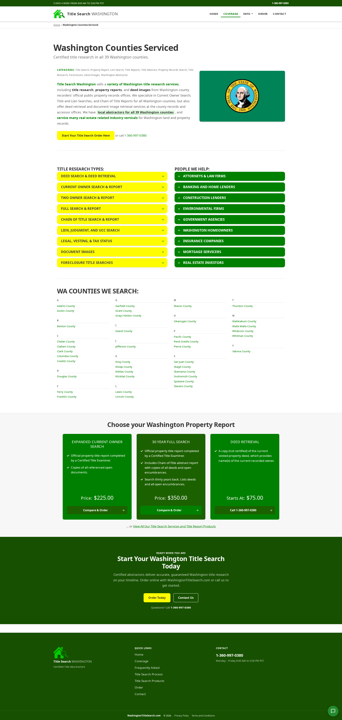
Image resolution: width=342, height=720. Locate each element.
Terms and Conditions (203, 715)
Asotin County (65, 310)
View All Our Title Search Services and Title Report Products (174, 526)
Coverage (230, 13)
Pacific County (182, 336)
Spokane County (184, 381)
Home (214, 13)
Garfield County (125, 306)
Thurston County (242, 306)
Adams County (66, 306)
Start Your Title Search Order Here (86, 135)
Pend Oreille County (186, 341)
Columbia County (67, 356)
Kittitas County (124, 371)
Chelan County (66, 341)
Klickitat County (124, 376)
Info (246, 13)
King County (122, 361)
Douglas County (67, 376)
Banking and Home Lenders (209, 187)
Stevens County (183, 386)
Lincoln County (124, 396)
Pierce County (182, 346)
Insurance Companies (203, 241)
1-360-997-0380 (280, 3)
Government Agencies (204, 219)
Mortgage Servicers (202, 251)
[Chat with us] (333, 711)
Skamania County (184, 371)
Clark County (65, 351)
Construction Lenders (204, 197)
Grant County (123, 310)
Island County (123, 331)
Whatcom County (242, 331)
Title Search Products (149, 681)
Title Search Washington (76, 84)
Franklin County (66, 396)
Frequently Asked (147, 668)
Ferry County (65, 392)
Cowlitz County (66, 361)
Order (263, 13)
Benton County (66, 326)
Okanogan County (185, 321)
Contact (279, 13)
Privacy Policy (181, 715)
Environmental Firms (203, 208)
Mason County (183, 306)
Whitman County (242, 336)
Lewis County (123, 392)
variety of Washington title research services (143, 84)
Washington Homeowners (208, 230)
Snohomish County (185, 376)
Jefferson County (125, 346)
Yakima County (241, 351)
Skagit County (182, 366)
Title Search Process (149, 674)
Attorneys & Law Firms (204, 176)
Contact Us (186, 598)
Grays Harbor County (128, 315)
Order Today (157, 598)
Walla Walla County (244, 326)
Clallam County (66, 346)
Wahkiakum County (244, 321)
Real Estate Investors (203, 262)
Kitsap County (123, 366)
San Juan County (184, 361)
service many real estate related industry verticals (97, 118)
